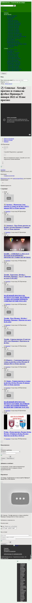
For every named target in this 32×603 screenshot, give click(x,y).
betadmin (3, 170)
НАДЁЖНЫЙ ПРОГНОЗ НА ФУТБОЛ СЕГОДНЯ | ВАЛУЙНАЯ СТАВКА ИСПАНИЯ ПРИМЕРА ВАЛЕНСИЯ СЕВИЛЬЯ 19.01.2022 (16, 404)
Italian (21, 584)
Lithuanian (23, 586)
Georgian (22, 580)
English (22, 575)
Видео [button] (5, 14)
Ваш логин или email (6, 80)
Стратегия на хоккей (13, 66)
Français (22, 578)
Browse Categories (12, 16)
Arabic (22, 567)
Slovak (22, 595)
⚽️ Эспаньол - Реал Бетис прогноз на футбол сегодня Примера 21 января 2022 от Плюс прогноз (17, 227)
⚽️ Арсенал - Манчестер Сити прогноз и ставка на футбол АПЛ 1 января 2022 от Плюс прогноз (16, 206)
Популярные (10, 51)
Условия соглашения (9, 551)
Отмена (3, 458)
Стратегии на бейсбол (13, 32)
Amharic (22, 565)
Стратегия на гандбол (13, 67)
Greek (21, 581)
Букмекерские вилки (13, 41)
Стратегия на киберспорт (14, 69)
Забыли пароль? (8, 83)
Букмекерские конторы (13, 42)
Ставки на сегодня (12, 20)
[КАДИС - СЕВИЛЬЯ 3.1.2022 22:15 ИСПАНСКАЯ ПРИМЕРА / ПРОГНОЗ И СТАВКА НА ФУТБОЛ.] (17, 250)
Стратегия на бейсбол (13, 70)
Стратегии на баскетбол (14, 23)
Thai (21, 601)
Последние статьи (12, 50)
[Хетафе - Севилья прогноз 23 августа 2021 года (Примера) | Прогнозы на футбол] (9, 336)
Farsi (21, 577)
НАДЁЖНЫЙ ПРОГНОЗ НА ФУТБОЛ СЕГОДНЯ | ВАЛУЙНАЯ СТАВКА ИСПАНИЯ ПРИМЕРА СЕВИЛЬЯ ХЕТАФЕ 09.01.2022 (16, 298)
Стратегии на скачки (13, 29)
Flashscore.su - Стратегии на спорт (13, 2)
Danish (22, 573)
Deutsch (22, 574)
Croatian (22, 571)
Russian (24, 561)
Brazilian (22, 568)
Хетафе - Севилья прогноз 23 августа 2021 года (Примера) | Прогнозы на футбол (17, 341)
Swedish (22, 598)
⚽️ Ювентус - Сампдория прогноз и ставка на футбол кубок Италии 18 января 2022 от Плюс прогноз (16, 362)
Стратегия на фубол (12, 60)
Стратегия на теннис (13, 57)
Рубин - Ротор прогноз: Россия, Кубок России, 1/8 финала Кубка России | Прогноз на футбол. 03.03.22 (17, 433)
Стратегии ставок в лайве (14, 35)
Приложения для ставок (14, 38)
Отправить (4, 544)
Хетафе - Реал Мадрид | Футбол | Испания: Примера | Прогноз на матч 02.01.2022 (17, 320)
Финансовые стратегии (13, 63)
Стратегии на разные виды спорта (16, 44)
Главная (6, 13)
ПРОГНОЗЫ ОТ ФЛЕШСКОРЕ (13, 554)
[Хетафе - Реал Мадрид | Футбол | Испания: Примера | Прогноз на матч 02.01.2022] (9, 315)
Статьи (6, 48)
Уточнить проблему (6, 450)
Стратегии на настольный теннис (16, 36)
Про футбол (10, 47)
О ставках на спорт (12, 54)
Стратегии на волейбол (13, 24)
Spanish (22, 596)
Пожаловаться (10, 458)
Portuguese (23, 590)
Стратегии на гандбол (13, 30)
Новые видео (11, 17)
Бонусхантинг (11, 39)
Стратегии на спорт (12, 55)
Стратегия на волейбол (13, 64)
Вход (5, 10)
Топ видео (10, 18)
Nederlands (23, 587)
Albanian (22, 564)
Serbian (22, 593)
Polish (21, 589)
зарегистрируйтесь (18, 178)
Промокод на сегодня (13, 52)
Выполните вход (5, 178)
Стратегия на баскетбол (14, 58)
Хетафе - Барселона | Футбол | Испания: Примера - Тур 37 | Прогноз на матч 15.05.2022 (17, 276)
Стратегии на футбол (13, 21)
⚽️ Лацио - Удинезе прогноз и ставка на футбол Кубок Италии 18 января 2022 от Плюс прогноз (17, 383)
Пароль (3, 82)
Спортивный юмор (12, 45)
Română (22, 592)
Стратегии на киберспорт (14, 33)
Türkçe (22, 599)
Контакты (6, 550)
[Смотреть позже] (5, 193)
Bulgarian (22, 570)
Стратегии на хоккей (13, 27)
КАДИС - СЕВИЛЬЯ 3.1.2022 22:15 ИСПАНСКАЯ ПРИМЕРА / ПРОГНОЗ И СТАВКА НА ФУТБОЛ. (17, 255)
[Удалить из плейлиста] (7, 193)
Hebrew (22, 583)
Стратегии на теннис (13, 26)
